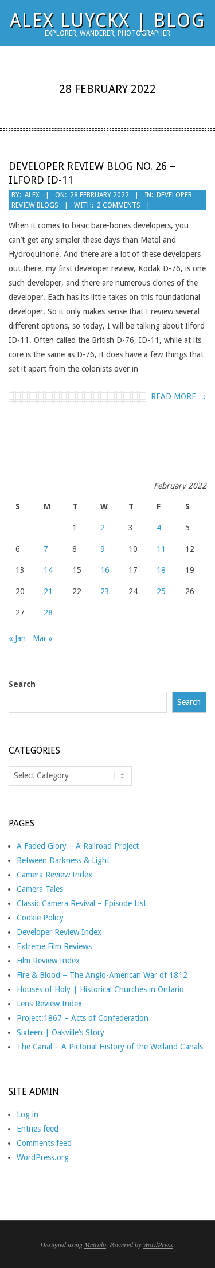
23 (105, 591)
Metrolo (95, 1244)
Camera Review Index (54, 874)
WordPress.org (43, 1157)
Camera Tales (40, 889)
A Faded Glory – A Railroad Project (78, 845)
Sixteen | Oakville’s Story (60, 1032)
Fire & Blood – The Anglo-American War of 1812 (102, 975)
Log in (27, 1114)
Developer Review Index (59, 932)
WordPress (158, 1244)
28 (48, 612)
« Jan (17, 638)
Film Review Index (48, 960)
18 (161, 570)
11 (161, 548)
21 (48, 591)
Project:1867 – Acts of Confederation (82, 1018)
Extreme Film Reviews (54, 946)
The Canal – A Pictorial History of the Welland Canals (110, 1046)
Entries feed (37, 1128)
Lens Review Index (49, 1003)
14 (48, 570)
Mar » (43, 638)
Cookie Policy (40, 917)
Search (22, 684)
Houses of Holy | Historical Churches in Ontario (100, 989)
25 (161, 591)
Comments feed (44, 1143)
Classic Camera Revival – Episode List (81, 903)
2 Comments (118, 205)
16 (105, 570)
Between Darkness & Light (63, 860)
